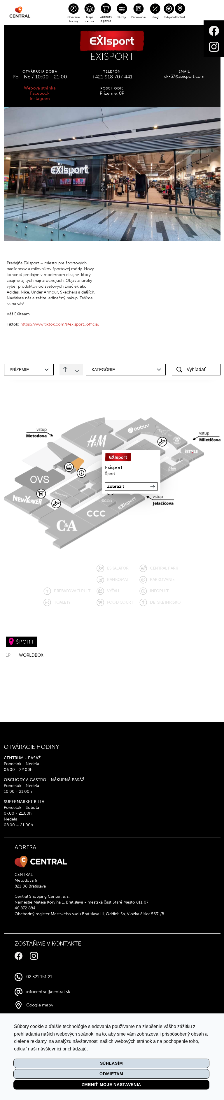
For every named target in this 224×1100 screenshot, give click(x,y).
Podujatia (169, 17)
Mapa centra (89, 19)
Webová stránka (40, 88)
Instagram (40, 98)
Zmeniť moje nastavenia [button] (111, 1084)
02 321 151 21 (39, 976)
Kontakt (180, 17)
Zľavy (155, 17)
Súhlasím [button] (111, 1063)
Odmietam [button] (111, 1073)
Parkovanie (138, 17)
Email (184, 71)
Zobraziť (115, 486)
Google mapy (39, 1005)
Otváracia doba (39, 71)
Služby (122, 17)
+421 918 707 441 (112, 77)
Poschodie (112, 88)
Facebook (40, 93)
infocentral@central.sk (48, 991)
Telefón (112, 71)
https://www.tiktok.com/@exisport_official (59, 324)
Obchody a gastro (106, 19)
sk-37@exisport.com (184, 76)
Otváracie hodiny (73, 19)
